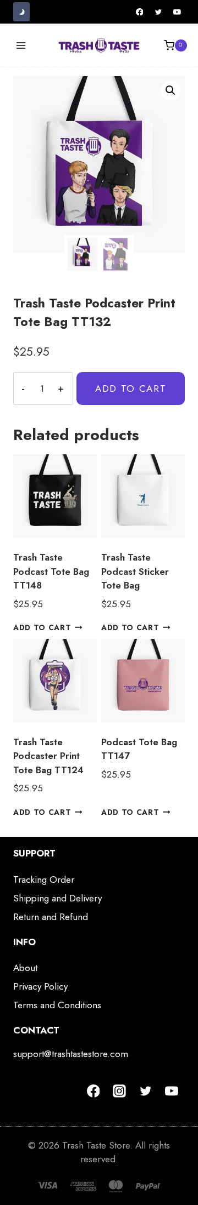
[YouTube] (177, 12)
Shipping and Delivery (57, 898)
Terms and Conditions (57, 1005)
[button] (170, 90)
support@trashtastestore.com (70, 1053)
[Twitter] (158, 12)
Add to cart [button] (42, 627)
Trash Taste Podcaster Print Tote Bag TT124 (48, 755)
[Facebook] (139, 12)
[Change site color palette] (21, 11)
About (25, 967)
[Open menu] (21, 45)
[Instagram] (119, 1091)
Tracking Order (43, 879)
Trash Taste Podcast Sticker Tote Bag (135, 571)
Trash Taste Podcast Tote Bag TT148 (51, 571)
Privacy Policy (40, 986)
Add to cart (131, 388)
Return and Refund (50, 916)
